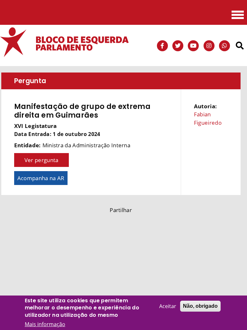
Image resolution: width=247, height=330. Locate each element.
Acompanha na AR (41, 178)
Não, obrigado (200, 306)
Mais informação (45, 324)
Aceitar (167, 306)
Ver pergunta (41, 160)
